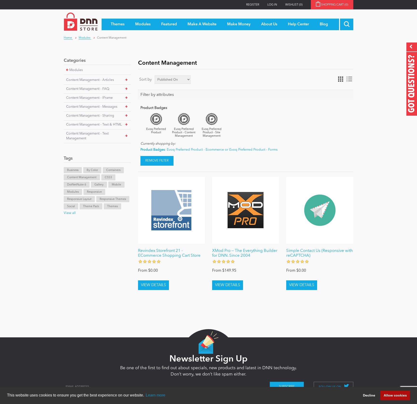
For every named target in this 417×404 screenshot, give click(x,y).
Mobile (116, 184)
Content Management (82, 177)
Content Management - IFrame (89, 97)
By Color (92, 170)
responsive (94, 192)
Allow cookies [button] (395, 395)
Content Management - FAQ (87, 89)
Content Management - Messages (91, 106)
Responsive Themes (113, 199)
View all (70, 213)
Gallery (99, 184)
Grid (340, 79)
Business (72, 170)
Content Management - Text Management (87, 136)
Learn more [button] (155, 395)
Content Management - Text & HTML (94, 124)
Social (71, 206)
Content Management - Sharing (90, 115)
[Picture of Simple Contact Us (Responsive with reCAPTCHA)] (319, 210)
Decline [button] (369, 395)
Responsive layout (79, 199)
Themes (112, 206)
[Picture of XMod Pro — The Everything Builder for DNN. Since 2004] (245, 210)
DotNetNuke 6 (76, 184)
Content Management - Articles (90, 80)
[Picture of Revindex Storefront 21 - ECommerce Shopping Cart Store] (171, 210)
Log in (272, 4)
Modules (76, 70)
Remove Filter (157, 160)
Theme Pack (91, 206)
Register (252, 4)
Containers (113, 170)
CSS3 (108, 177)
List (349, 79)
